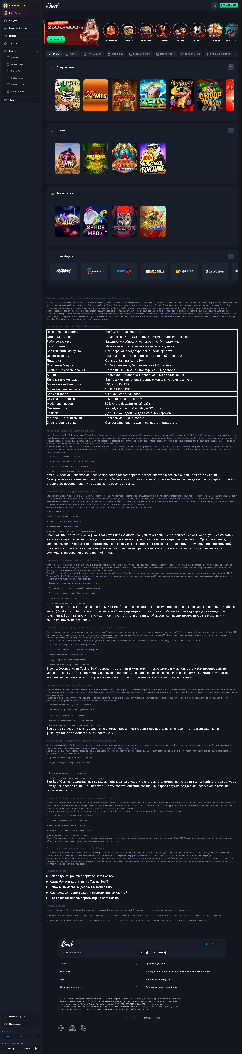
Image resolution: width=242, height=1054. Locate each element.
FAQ (62, 979)
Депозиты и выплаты (71, 987)
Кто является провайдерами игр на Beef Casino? (85, 898)
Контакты (65, 971)
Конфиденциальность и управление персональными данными (178, 971)
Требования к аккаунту (158, 979)
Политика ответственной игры (161, 987)
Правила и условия (155, 963)
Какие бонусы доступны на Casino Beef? (79, 881)
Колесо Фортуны (17, 5)
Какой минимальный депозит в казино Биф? (82, 887)
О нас (63, 963)
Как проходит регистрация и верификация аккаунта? (88, 892)
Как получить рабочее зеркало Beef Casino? (82, 876)
